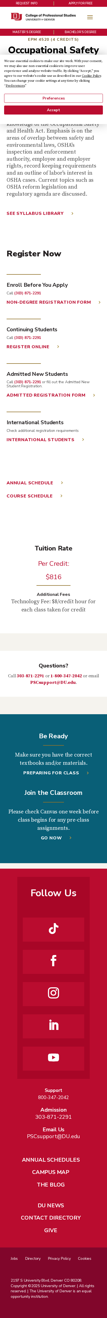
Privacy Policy (59, 1258)
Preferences (54, 98)
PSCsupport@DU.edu (53, 682)
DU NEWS (51, 1205)
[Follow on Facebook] (53, 961)
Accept (53, 110)
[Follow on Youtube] (53, 1057)
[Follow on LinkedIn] (53, 1025)
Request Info (27, 3)
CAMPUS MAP (50, 1172)
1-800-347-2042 (66, 676)
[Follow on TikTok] (53, 928)
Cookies (84, 1258)
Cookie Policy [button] (91, 76)
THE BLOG (51, 1184)
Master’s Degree (27, 32)
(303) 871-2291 (27, 293)
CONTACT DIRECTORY (51, 1218)
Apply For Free (80, 3)
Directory (33, 1258)
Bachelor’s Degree (80, 32)
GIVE (50, 1230)
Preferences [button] (15, 86)
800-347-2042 (53, 1097)
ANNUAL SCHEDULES (51, 1160)
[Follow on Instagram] (53, 993)
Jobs (14, 1258)
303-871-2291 (30, 676)
